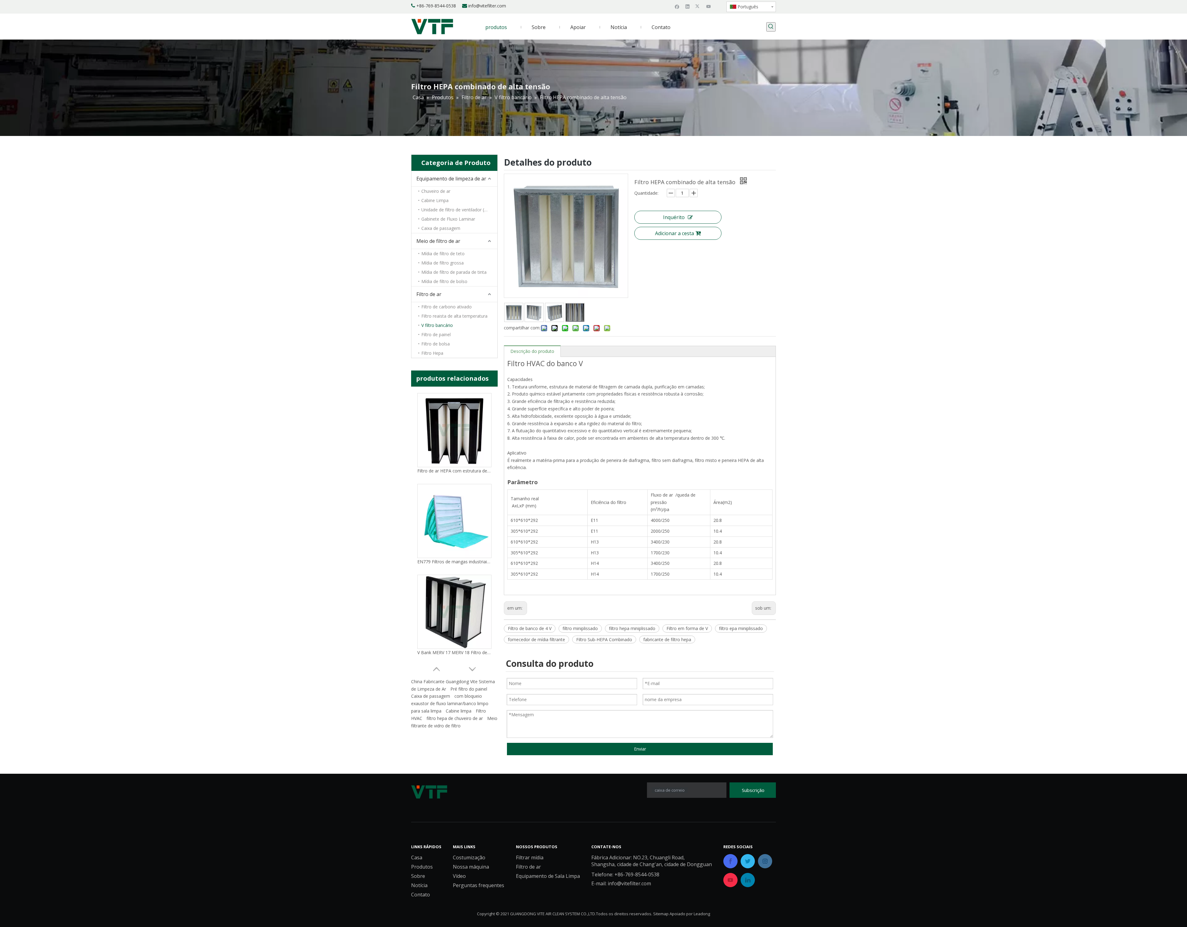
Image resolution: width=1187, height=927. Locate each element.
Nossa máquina (471, 866)
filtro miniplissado (580, 628)
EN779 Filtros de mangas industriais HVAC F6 (454, 562)
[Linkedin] (687, 6)
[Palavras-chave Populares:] (771, 27)
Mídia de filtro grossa (442, 263)
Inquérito (674, 217)
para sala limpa (426, 711)
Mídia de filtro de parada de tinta (454, 272)
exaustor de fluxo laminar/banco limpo (449, 703)
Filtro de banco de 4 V (529, 628)
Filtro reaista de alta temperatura (454, 316)
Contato (420, 894)
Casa (416, 857)
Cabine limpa (458, 711)
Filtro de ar (428, 294)
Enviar (640, 749)
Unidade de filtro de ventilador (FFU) (457, 210)
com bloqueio (468, 696)
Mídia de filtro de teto (443, 253)
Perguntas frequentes (478, 885)
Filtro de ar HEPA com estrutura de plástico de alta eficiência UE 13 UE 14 (454, 471)
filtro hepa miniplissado (632, 628)
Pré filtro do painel (468, 689)
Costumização (469, 857)
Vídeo (459, 876)
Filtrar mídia (529, 857)
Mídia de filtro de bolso (444, 281)
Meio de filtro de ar (438, 241)
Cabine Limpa (435, 200)
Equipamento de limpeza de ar (451, 178)
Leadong (702, 913)
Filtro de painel (436, 334)
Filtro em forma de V (687, 628)
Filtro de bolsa (435, 344)
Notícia (419, 885)
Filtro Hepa (432, 353)
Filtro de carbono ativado (446, 307)
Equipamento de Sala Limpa (548, 876)
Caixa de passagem (440, 228)
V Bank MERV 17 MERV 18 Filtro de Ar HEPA (454, 652)
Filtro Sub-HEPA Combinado (604, 639)
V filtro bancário (437, 325)
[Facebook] (677, 6)
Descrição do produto (532, 351)
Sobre (418, 876)
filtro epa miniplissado (741, 628)
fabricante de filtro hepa (667, 639)
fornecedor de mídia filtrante (536, 639)
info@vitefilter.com (487, 6)
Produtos (422, 866)
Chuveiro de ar (435, 191)
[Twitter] (698, 6)
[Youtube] (709, 6)
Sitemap (661, 913)
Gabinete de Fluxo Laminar (448, 219)
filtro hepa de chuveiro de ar (455, 718)
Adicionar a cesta (674, 233)
